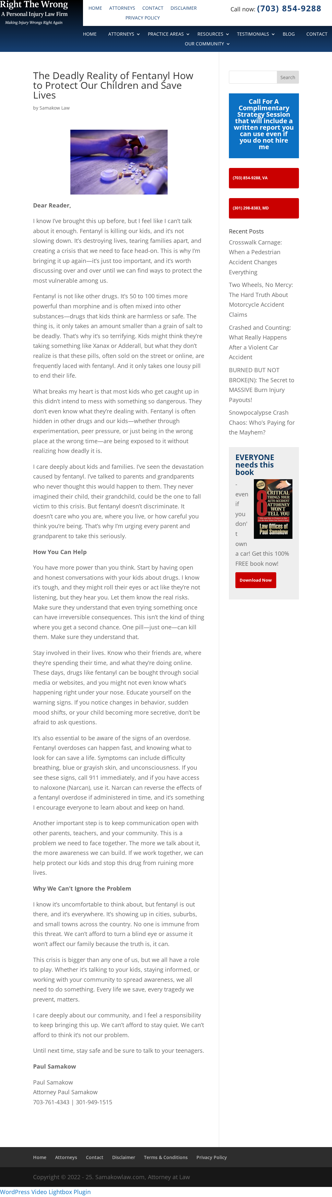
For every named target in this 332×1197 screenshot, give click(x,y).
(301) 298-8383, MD (251, 208)
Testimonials (253, 34)
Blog (289, 34)
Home (95, 8)
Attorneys (122, 8)
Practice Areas (166, 34)
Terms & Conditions (166, 1157)
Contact (152, 8)
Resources (210, 34)
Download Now (256, 580)
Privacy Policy (142, 18)
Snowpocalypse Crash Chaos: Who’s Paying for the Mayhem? (262, 422)
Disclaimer (184, 8)
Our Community (204, 44)
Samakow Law (55, 108)
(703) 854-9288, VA (250, 178)
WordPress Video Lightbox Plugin (45, 1192)
